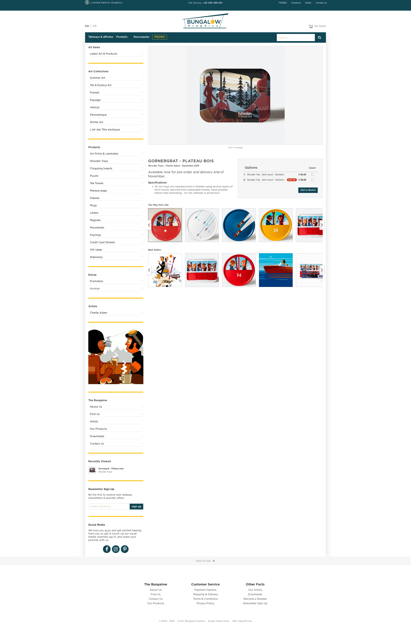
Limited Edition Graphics (106, 2)
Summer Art (97, 78)
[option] (235, 95)
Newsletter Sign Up (255, 603)
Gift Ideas (96, 250)
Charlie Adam (98, 313)
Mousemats (97, 227)
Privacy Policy (205, 603)
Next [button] (321, 225)
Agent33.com (245, 621)
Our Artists (255, 590)
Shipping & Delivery (205, 594)
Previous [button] (149, 225)
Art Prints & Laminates (104, 153)
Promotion (96, 281)
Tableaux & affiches (100, 37)
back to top (203, 561)
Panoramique (98, 115)
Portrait (94, 92)
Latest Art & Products (103, 54)
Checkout (296, 2)
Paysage (95, 100)
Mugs (93, 205)
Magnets (95, 220)
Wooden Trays (99, 161)
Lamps (94, 213)
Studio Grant (222, 621)
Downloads (97, 436)
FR (95, 26)
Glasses (94, 198)
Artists (308, 2)
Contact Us (321, 2)
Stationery (96, 257)
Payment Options (205, 590)
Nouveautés (141, 37)
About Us (96, 407)
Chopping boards (101, 168)
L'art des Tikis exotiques (105, 129)
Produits (121, 37)
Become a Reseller (255, 599)
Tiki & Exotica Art (100, 85)
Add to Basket (308, 190)
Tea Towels (96, 183)
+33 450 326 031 (213, 2)
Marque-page (98, 190)
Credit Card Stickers (102, 242)
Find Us (95, 414)
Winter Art (96, 122)
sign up (136, 506)
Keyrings (95, 235)
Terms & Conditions (205, 599)
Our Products (98, 429)
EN (87, 26)
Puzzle (94, 176)
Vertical (94, 107)
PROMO (283, 2)
